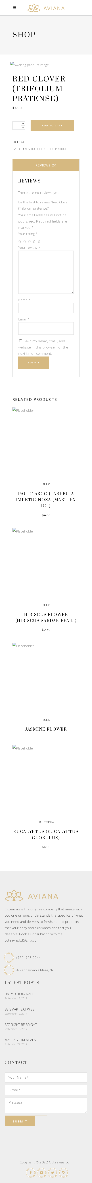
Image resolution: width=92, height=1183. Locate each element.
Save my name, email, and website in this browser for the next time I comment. (43, 347)
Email (24, 319)
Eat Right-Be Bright (21, 1024)
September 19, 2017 (16, 1013)
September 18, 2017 (16, 998)
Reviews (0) (46, 165)
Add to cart (52, 125)
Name (24, 300)
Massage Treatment (21, 1040)
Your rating (28, 233)
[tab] (46, 165)
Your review (29, 247)
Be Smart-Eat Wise (19, 1009)
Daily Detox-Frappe (20, 994)
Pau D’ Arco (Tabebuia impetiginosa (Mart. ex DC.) (46, 499)
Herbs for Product (54, 149)
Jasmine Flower (46, 729)
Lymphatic (50, 822)
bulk (34, 149)
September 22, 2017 (16, 1044)
